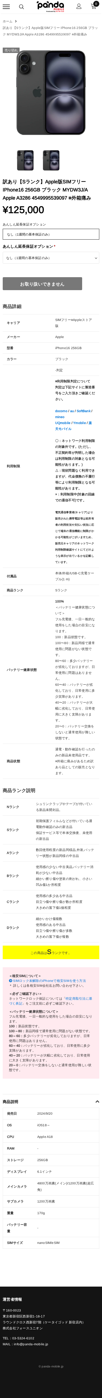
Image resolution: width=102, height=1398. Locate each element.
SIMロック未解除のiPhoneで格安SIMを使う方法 (49, 981)
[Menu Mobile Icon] (6, 7)
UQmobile (63, 423)
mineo (60, 417)
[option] (51, 93)
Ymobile (79, 423)
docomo (61, 411)
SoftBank (84, 411)
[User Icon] (79, 7)
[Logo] (50, 6)
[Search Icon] (21, 6)
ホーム (8, 21)
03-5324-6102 (23, 1338)
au (72, 411)
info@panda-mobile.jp (31, 1344)
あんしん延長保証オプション (24, 224)
